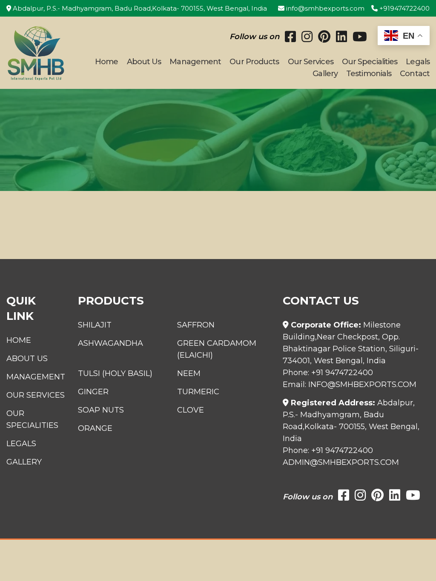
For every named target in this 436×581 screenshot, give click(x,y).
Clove (190, 410)
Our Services (310, 61)
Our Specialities (370, 61)
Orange (95, 428)
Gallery (325, 73)
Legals (418, 61)
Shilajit (95, 325)
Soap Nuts (101, 410)
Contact (415, 73)
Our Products (254, 61)
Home (106, 61)
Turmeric (198, 391)
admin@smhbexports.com (341, 462)
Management (195, 61)
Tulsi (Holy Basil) (115, 373)
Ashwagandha (110, 343)
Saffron (196, 325)
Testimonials (368, 73)
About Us (144, 61)
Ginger (93, 391)
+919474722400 (404, 8)
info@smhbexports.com (324, 8)
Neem (189, 373)
